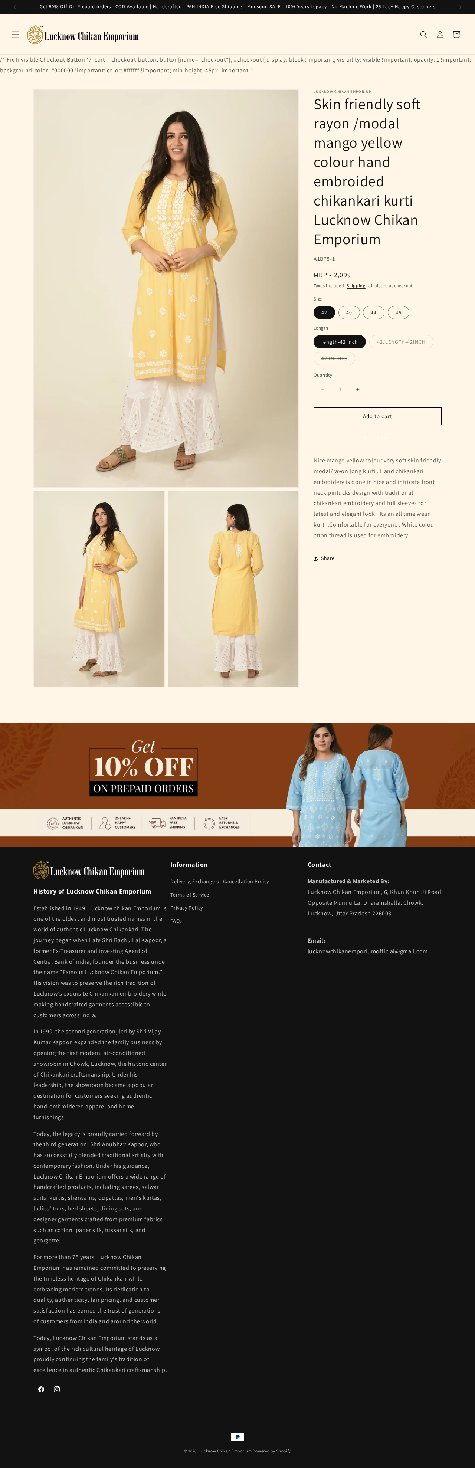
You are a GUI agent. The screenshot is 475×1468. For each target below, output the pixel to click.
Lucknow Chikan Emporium (225, 1451)
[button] (15, 34)
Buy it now (378, 437)
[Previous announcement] (14, 7)
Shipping (356, 286)
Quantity (323, 375)
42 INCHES (338, 360)
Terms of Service (189, 894)
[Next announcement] (460, 7)
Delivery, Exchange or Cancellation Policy (219, 881)
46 (399, 312)
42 (324, 312)
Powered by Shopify (272, 1451)
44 (374, 312)
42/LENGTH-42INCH (405, 343)
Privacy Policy (186, 907)
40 (349, 312)
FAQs (176, 920)
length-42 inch (339, 341)
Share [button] (328, 558)
